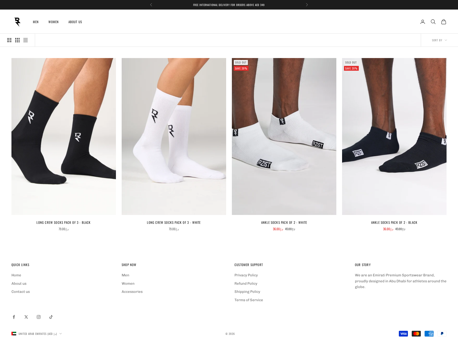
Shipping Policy (247, 291)
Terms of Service (248, 300)
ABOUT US (75, 21)
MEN (36, 21)
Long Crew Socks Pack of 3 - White (174, 222)
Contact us (20, 291)
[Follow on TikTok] (51, 317)
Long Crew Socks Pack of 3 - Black (63, 222)
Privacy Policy (246, 275)
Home (16, 275)
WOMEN (53, 21)
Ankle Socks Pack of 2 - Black (394, 222)
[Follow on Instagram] (38, 317)
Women (128, 283)
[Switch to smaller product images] (17, 40)
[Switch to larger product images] (9, 40)
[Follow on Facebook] (13, 317)
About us (18, 283)
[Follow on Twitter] (26, 317)
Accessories (132, 291)
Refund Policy (245, 283)
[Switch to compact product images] (25, 40)
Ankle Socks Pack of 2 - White (284, 222)
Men (125, 275)
